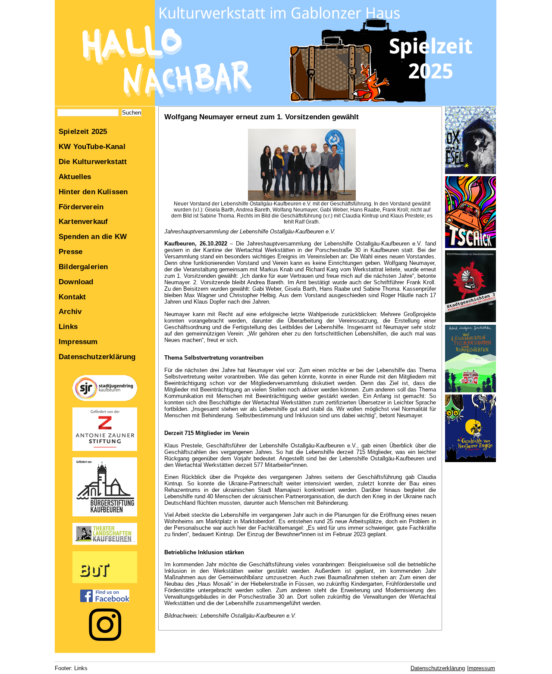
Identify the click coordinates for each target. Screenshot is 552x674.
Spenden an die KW (93, 236)
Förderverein (81, 206)
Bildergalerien (83, 266)
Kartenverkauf (83, 221)
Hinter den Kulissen (93, 191)
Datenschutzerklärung (97, 356)
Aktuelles (75, 176)
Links (68, 326)
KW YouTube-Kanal (92, 146)
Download (76, 281)
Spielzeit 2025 (83, 131)
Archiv (70, 311)
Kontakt (72, 296)
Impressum (78, 341)
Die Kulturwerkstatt (93, 161)
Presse (70, 251)
